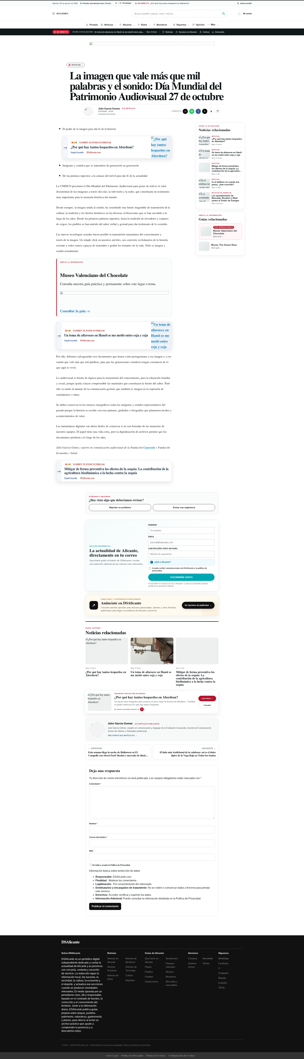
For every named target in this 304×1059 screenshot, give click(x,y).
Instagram (223, 973)
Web (91, 851)
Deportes (130, 980)
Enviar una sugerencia (184, 507)
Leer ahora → (207, 698)
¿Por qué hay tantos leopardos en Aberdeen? (227, 140)
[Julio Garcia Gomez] (88, 111)
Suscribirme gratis (181, 577)
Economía (219, 32)
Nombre (93, 824)
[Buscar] (223, 13)
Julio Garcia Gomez (109, 108)
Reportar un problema (120, 507)
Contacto (192, 958)
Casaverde (149, 447)
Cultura (206, 32)
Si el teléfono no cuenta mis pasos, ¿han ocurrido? (225, 183)
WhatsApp (223, 958)
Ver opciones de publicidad (198, 605)
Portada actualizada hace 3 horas (97, 3)
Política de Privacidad (120, 865)
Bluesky (222, 978)
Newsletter (208, 958)
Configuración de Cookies (182, 1055)
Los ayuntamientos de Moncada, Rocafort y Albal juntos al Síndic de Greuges (225, 198)
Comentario (95, 784)
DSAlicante (70, 942)
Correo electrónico (98, 837)
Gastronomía (151, 981)
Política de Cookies (155, 1055)
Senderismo (172, 958)
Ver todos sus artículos (123, 735)
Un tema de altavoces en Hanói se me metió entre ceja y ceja (227, 153)
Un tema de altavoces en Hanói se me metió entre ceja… (119, 32)
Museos (170, 971)
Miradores (171, 976)
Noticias (169, 32)
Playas (148, 967)
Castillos (149, 976)
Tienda (206, 963)
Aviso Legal (112, 1055)
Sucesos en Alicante (188, 32)
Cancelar (207, 705)
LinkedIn (222, 983)
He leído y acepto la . (111, 865)
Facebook (223, 963)
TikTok (221, 987)
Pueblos (149, 971)
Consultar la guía (75, 310)
